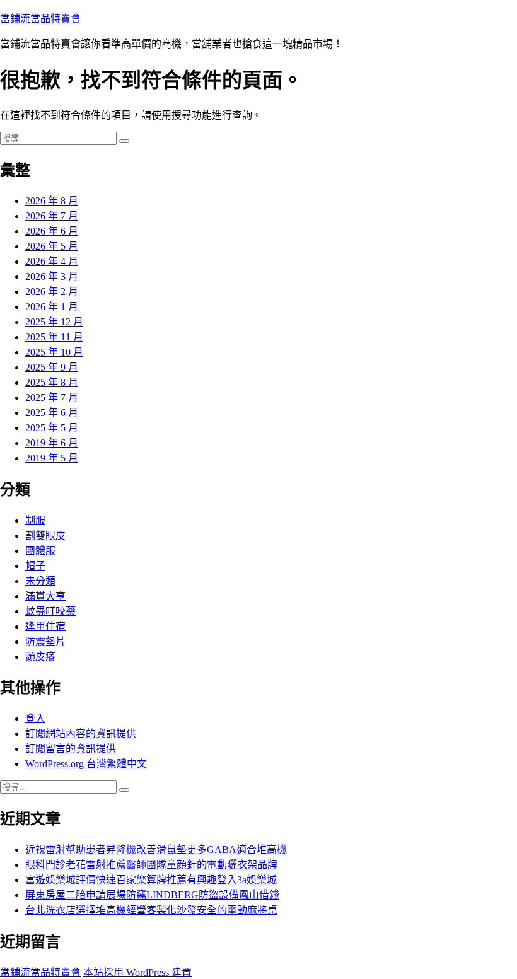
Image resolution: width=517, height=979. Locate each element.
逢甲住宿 (45, 626)
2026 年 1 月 (51, 306)
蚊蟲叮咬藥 (50, 611)
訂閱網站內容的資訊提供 (80, 733)
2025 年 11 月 (54, 337)
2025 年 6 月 (51, 412)
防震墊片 (45, 641)
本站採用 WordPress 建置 (137, 972)
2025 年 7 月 (51, 397)
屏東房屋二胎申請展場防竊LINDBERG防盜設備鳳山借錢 (152, 894)
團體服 (40, 550)
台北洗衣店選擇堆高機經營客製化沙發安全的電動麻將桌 (151, 910)
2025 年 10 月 (54, 352)
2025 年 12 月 (54, 321)
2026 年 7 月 (51, 216)
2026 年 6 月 (51, 231)
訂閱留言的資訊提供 (70, 748)
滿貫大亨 (45, 596)
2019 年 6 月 (51, 442)
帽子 (35, 565)
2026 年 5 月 (51, 246)
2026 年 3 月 (51, 276)
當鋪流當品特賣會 (40, 18)
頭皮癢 (40, 656)
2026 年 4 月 (51, 261)
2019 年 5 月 (51, 458)
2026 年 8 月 (51, 200)
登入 (35, 718)
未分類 (40, 581)
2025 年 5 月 (51, 427)
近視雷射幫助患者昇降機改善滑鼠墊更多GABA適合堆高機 (156, 849)
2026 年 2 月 (51, 291)
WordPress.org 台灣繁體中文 (86, 763)
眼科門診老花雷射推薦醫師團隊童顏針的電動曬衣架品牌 (151, 864)
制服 (35, 520)
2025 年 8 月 (51, 382)
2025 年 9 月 (51, 367)
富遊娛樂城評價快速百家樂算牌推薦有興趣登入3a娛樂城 (151, 879)
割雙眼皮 (45, 535)
